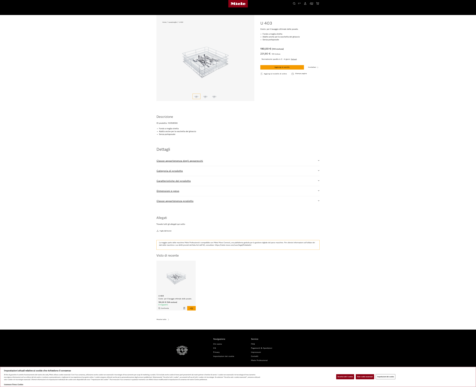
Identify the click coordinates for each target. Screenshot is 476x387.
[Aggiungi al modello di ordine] (184, 308)
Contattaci (312, 67)
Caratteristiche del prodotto (174, 181)
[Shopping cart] (318, 4)
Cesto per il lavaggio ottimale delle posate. (175, 299)
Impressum (256, 352)
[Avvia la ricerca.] (294, 3)
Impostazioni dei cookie (385, 376)
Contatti (254, 356)
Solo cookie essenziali (365, 376)
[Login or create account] (305, 4)
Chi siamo (217, 344)
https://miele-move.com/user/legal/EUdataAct (233, 245)
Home (164, 22)
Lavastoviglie (172, 22)
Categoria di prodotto (170, 171)
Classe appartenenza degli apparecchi (180, 161)
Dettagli (294, 59)
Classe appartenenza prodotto (175, 201)
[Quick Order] (311, 4)
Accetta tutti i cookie (345, 376)
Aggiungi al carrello (282, 67)
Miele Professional (259, 360)
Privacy (216, 352)
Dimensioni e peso (168, 191)
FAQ (253, 344)
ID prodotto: (161, 123)
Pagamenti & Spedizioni (261, 348)
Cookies (20, 384)
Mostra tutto (161, 319)
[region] (238, 377)
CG (214, 348)
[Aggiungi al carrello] (191, 308)
